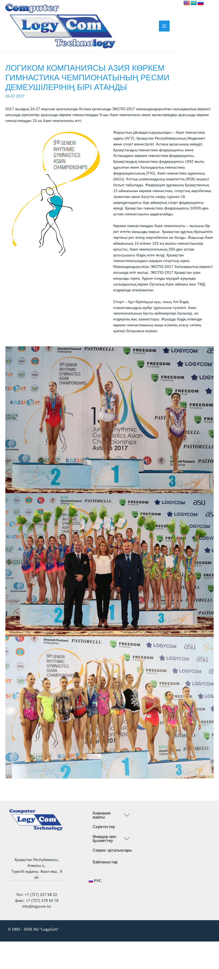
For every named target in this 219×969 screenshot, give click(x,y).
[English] (186, 3)
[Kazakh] (193, 3)
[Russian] (200, 3)
